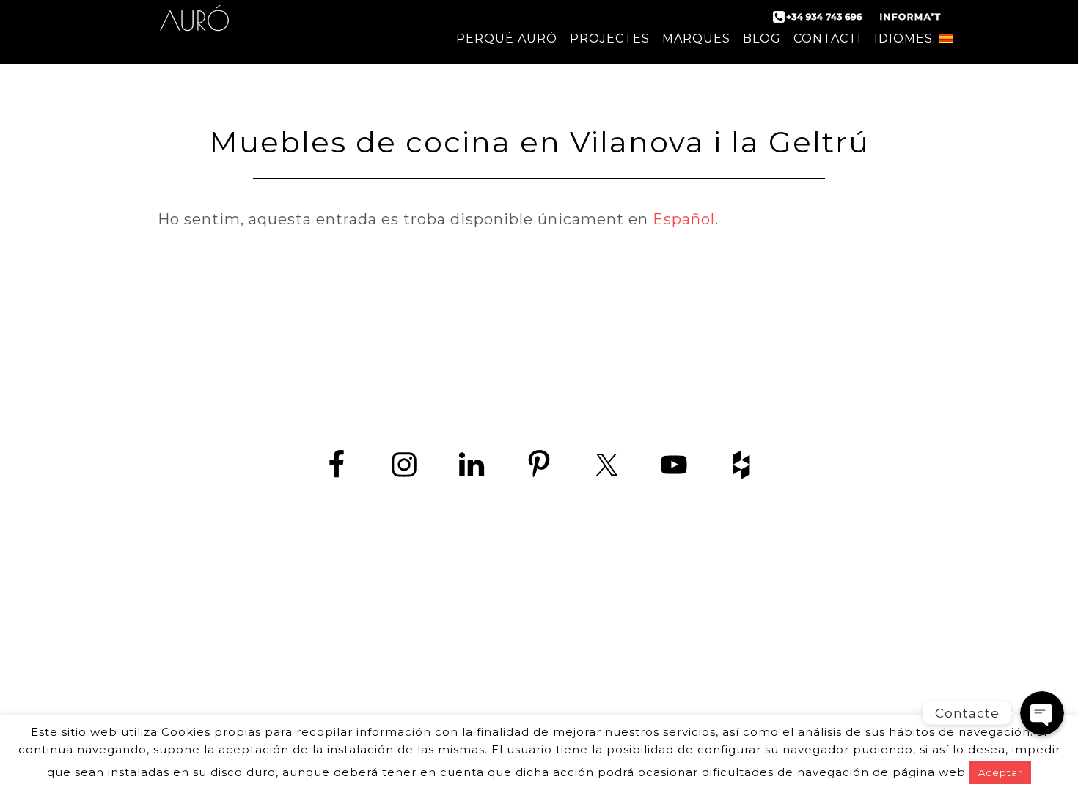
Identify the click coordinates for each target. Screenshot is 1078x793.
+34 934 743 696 (552, 626)
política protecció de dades (538, 697)
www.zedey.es (539, 659)
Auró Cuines (194, 29)
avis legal (665, 697)
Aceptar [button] (1000, 772)
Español (684, 219)
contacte (412, 697)
